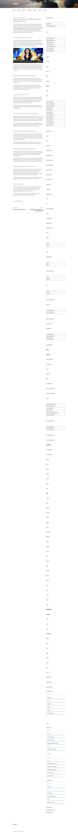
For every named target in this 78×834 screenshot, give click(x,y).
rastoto (47, 398)
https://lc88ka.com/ (50, 50)
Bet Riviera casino (49, 812)
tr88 (48, 700)
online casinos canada (50, 299)
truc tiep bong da (49, 449)
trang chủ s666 (49, 169)
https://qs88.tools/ (50, 338)
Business (23, 10)
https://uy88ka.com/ (50, 38)
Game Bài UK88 (49, 344)
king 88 (47, 56)
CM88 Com (49, 23)
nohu (47, 31)
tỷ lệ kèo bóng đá (49, 218)
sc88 (47, 599)
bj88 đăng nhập (49, 150)
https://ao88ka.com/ (50, 48)
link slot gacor (49, 793)
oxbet (47, 378)
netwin (47, 85)
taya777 (47, 546)
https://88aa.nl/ (49, 256)
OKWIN (48, 710)
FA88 (47, 76)
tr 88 (47, 90)
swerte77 (48, 570)
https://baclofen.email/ (51, 406)
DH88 (47, 483)
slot (47, 285)
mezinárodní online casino (52, 769)
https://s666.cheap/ (50, 164)
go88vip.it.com (49, 223)
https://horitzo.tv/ (50, 410)
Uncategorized (18, 201)
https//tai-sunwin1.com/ (50, 393)
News (18, 10)
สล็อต (48, 799)
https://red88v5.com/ (51, 426)
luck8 (47, 488)
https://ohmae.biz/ (50, 408)
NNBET (47, 507)
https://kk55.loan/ (49, 17)
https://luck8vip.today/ (50, 318)
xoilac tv (48, 277)
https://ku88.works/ (50, 429)
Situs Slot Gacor (49, 807)
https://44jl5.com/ (50, 101)
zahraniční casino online (51, 749)
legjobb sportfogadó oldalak (52, 743)
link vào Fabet (48, 364)
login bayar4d (48, 677)
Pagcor (47, 551)
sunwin (47, 594)
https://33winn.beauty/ (50, 809)
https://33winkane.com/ (51, 46)
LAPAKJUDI (48, 444)
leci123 (47, 237)
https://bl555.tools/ (18, 28)
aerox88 (48, 614)
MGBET (47, 473)
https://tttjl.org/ (49, 108)
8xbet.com (48, 145)
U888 (48, 262)
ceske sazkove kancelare (52, 766)
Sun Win (47, 304)
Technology (29, 10)
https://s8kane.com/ (50, 42)
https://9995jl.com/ (50, 118)
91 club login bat (49, 454)
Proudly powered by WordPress (18, 831)
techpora (48, 61)
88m (47, 493)
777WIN (47, 512)
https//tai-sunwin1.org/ (50, 388)
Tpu (15, 4)
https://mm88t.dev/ (50, 208)
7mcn (48, 746)
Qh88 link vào (48, 131)
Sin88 (47, 349)
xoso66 (47, 498)
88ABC (47, 459)
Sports (35, 10)
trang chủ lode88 (49, 359)
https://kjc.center (49, 686)
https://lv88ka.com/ (50, 44)
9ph (47, 590)
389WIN (48, 536)
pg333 (47, 541)
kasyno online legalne (51, 796)
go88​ (47, 66)
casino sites (49, 697)
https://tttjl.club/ (50, 110)
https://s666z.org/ (49, 155)
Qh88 (47, 95)
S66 (47, 232)
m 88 (47, 140)
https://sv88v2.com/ (50, 312)
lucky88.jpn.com (49, 383)
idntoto (47, 657)
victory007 (48, 633)
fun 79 (47, 478)
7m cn (48, 760)
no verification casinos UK (52, 763)
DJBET (47, 522)
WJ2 (47, 556)
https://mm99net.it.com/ (51, 25)
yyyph (47, 213)
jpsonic (47, 672)
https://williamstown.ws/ (51, 404)
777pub (47, 560)
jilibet (47, 565)
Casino (39, 10)
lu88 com (48, 373)
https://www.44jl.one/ (51, 105)
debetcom (48, 354)
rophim (47, 135)
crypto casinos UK (50, 736)
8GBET (47, 517)
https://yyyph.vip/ (50, 120)
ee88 (47, 502)
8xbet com (48, 189)
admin (23, 17)
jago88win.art (48, 328)
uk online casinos (50, 772)
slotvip (47, 585)
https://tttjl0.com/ (50, 112)
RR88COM (15, 824)
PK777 (47, 527)
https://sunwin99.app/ (51, 414)
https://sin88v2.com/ (50, 310)
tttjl (46, 198)
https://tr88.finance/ (50, 334)
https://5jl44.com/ (50, 116)
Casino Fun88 (48, 323)
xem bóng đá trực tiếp (50, 435)
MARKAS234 (49, 609)
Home (14, 10)
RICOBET (48, 531)
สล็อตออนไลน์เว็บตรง (51, 802)
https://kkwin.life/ (50, 713)
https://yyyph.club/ (50, 124)
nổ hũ (47, 722)
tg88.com (49, 703)
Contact (44, 10)
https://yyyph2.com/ (50, 122)
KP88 (47, 464)
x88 (47, 251)
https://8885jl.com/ (50, 114)
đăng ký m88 (48, 184)
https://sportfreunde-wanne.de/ (52, 412)
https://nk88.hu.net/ (50, 336)
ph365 (47, 575)
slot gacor (48, 81)
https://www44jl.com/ (51, 103)
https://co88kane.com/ (51, 40)
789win (47, 71)
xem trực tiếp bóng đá (50, 420)
